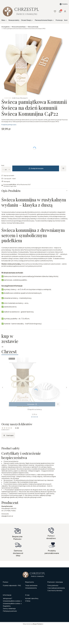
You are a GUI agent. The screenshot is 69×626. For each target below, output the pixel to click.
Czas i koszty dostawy (54, 590)
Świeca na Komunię (33, 26)
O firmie (27, 601)
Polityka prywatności (10, 611)
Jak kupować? (7, 598)
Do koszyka (30, 404)
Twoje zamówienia (31, 585)
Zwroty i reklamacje (9, 608)
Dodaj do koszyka (37, 168)
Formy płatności (52, 585)
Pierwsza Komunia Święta (19, 26)
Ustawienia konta (31, 588)
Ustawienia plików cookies (11, 601)
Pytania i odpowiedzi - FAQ (12, 585)
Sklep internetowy (32, 624)
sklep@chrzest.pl (7, 516)
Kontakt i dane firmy (31, 598)
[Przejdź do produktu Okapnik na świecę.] (34, 382)
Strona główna (5, 26)
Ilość (2, 165)
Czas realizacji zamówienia (56, 588)
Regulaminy (7, 606)
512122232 (5, 514)
